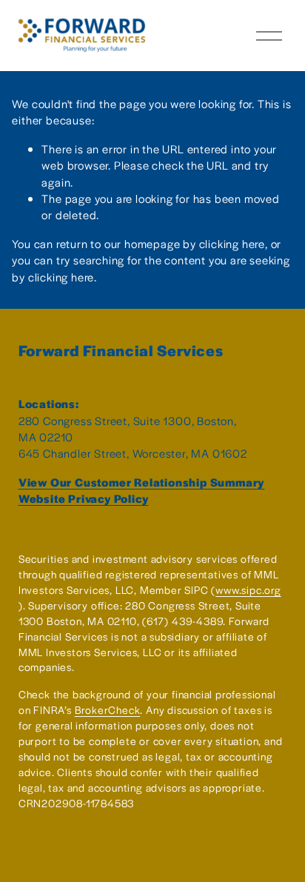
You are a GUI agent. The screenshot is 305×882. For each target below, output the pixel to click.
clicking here (232, 243)
